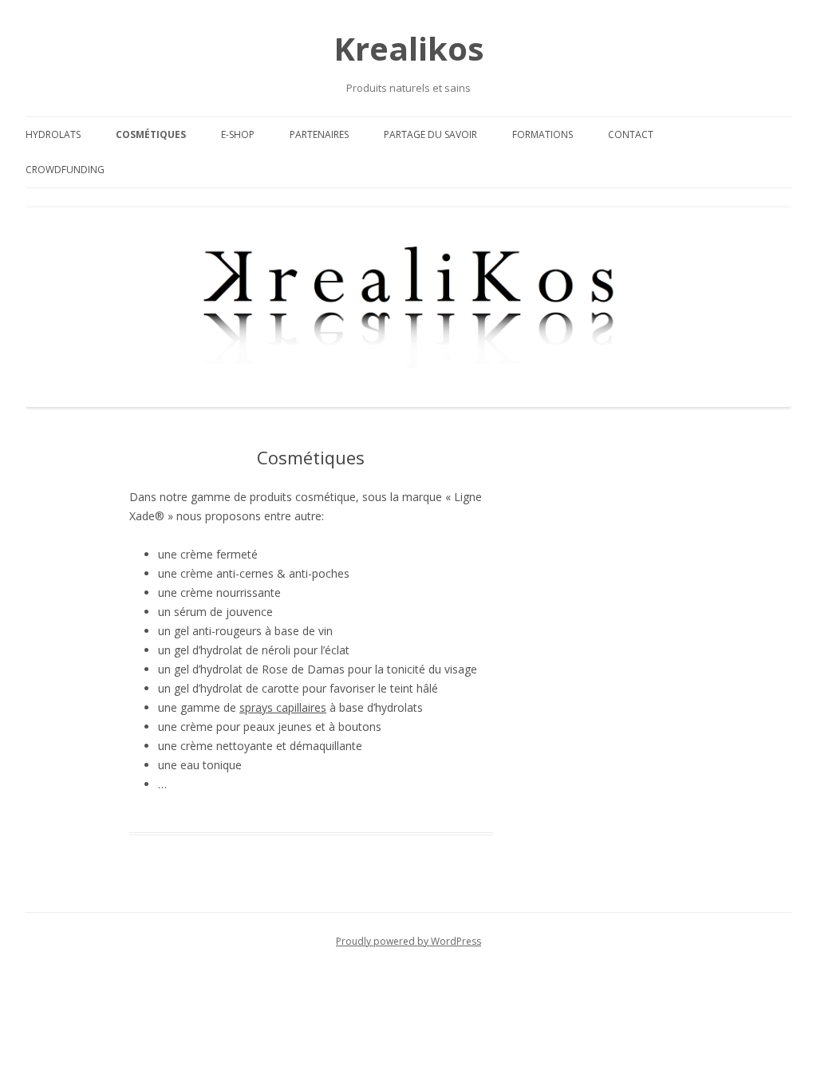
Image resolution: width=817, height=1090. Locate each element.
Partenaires (319, 134)
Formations (542, 134)
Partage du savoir (430, 134)
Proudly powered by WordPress (408, 941)
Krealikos (409, 48)
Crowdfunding (65, 169)
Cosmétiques (151, 134)
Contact (630, 134)
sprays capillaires (282, 707)
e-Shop (238, 134)
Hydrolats (53, 134)
